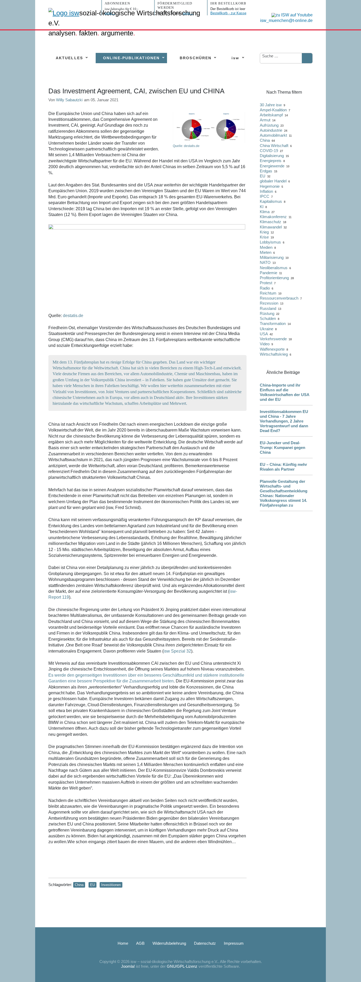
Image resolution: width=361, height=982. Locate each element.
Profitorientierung (274, 278)
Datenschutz (205, 943)
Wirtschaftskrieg (274, 354)
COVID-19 (269, 150)
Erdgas (266, 171)
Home (123, 943)
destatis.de (73, 315)
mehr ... (110, 13)
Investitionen (111, 885)
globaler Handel (273, 181)
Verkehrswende (273, 339)
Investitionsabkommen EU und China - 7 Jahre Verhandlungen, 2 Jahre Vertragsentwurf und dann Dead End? (284, 421)
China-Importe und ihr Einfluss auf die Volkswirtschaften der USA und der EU (284, 392)
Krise (264, 237)
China (79, 885)
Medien (266, 247)
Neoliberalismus (274, 267)
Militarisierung (272, 257)
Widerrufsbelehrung (169, 943)
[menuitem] (69, 58)
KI (261, 206)
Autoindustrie (271, 130)
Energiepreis (270, 160)
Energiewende (272, 166)
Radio (265, 288)
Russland (268, 308)
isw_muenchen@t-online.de (286, 20)
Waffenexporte (272, 349)
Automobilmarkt (273, 135)
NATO (265, 262)
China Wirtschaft (274, 145)
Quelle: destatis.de (186, 146)
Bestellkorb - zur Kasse (228, 13)
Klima (265, 211)
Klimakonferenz (273, 216)
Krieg (264, 232)
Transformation (273, 323)
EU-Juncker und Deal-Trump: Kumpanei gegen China (282, 447)
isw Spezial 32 (177, 651)
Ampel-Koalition (273, 110)
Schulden (268, 318)
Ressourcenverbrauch (279, 298)
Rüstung (267, 313)
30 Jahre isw (271, 105)
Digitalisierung (272, 155)
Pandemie (268, 272)
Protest (266, 283)
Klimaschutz (270, 221)
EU (92, 885)
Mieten (265, 252)
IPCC (264, 196)
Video (265, 344)
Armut (265, 120)
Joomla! (128, 966)
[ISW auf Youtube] (291, 14)
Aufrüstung (269, 125)
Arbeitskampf (271, 115)
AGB (140, 943)
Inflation (266, 191)
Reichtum (268, 293)
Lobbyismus (270, 242)
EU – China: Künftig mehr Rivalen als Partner (283, 466)
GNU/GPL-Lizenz (182, 966)
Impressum (234, 943)
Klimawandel (271, 227)
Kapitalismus (271, 201)
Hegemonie (270, 186)
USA (264, 334)
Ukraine (266, 329)
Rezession (269, 303)
